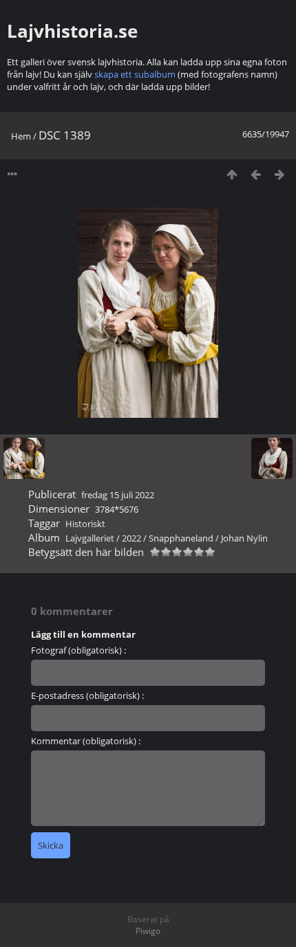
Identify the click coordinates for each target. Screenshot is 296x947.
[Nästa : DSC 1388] (280, 174)
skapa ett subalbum (135, 74)
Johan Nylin (244, 538)
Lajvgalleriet (89, 538)
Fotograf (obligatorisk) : (78, 650)
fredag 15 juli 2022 (117, 495)
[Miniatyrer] (232, 174)
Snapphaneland (181, 538)
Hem (21, 136)
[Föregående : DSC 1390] (256, 174)
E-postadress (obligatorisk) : (87, 695)
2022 (131, 538)
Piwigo (148, 931)
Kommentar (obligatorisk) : (85, 741)
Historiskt (85, 523)
